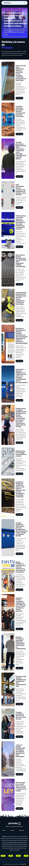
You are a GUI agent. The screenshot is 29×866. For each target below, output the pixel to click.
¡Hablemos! (21, 830)
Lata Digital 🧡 (23, 864)
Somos (4, 830)
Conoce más (19, 98)
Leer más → (6, 34)
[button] (3, 22)
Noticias (12, 830)
